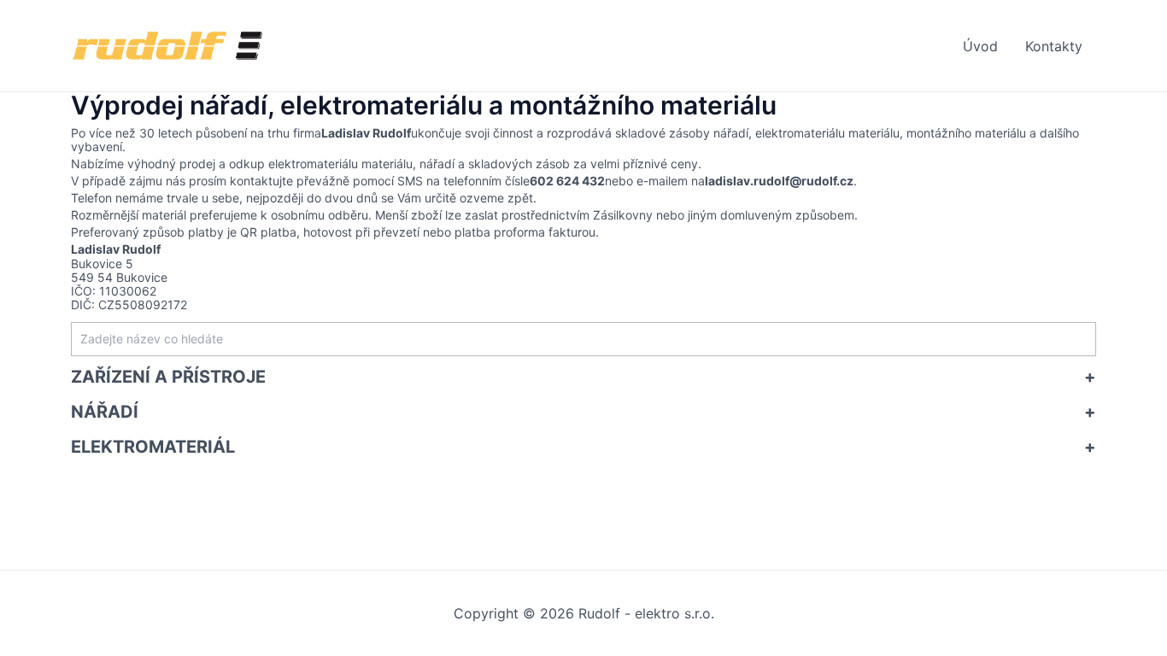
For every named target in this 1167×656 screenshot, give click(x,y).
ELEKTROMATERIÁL (153, 446)
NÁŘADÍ (104, 411)
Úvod (980, 46)
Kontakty (1053, 46)
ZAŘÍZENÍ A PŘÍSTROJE (168, 376)
